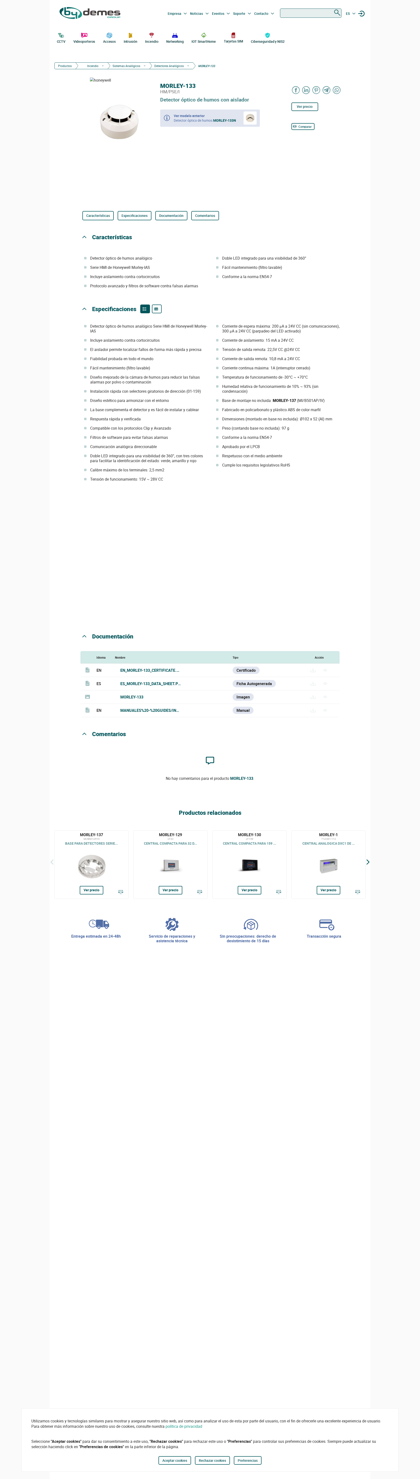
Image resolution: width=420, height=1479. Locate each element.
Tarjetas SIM (233, 41)
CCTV (61, 41)
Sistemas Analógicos (126, 66)
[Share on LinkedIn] (306, 90)
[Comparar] (120, 892)
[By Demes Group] (89, 14)
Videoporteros (84, 41)
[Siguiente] (368, 862)
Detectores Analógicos (169, 66)
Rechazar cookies (212, 1460)
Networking (175, 41)
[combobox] (310, 13)
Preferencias (248, 1460)
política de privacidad (184, 1426)
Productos (65, 66)
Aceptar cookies (174, 1460)
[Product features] (145, 309)
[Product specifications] (157, 309)
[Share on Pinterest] (316, 90)
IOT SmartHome (204, 41)
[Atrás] (52, 862)
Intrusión (130, 41)
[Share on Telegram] (327, 90)
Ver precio (305, 106)
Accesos (109, 41)
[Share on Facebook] (296, 90)
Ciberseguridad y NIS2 (268, 41)
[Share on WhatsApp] (337, 90)
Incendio (151, 41)
